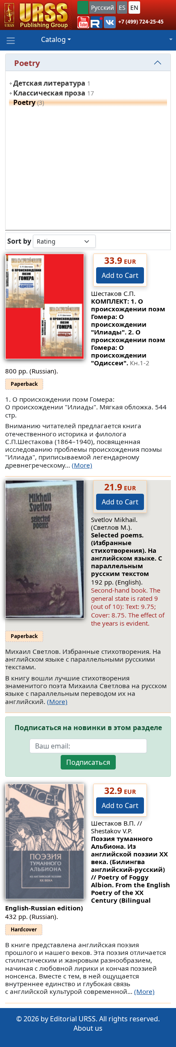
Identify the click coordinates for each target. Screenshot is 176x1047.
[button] (83, 22)
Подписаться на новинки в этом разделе (88, 728)
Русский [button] (102, 7)
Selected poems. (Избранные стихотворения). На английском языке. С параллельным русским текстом (126, 554)
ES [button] (122, 7)
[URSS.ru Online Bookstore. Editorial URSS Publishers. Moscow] (36, 15)
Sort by (19, 241)
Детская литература (49, 83)
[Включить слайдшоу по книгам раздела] (102, 241)
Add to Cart (120, 275)
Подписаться (88, 762)
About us (88, 1028)
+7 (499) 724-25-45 (141, 21)
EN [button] (134, 7)
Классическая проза (49, 93)
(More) (82, 465)
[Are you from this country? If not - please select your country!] (82, 7)
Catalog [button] (53, 39)
